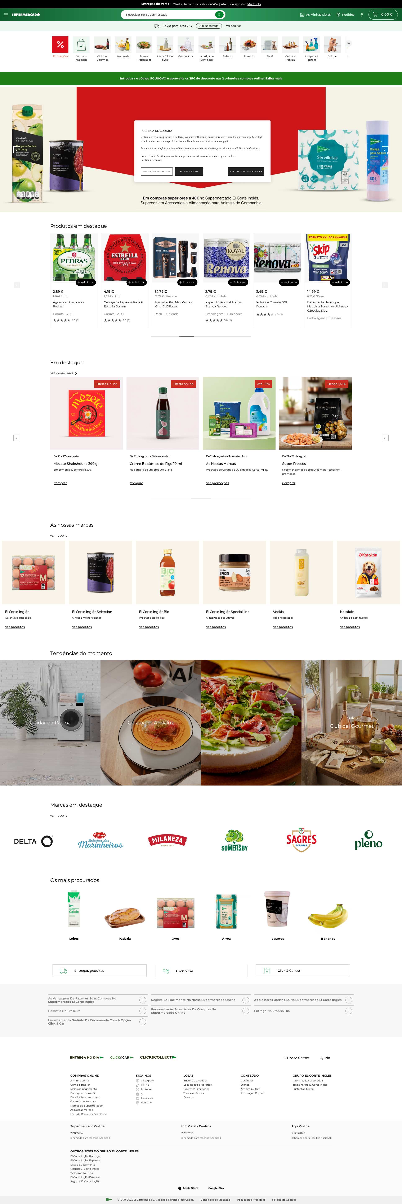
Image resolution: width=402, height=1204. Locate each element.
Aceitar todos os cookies (246, 171)
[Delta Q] (33, 840)
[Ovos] (175, 909)
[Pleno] (368, 840)
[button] (98, 999)
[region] (202, 151)
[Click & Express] (87, 1058)
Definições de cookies (156, 171)
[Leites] (74, 909)
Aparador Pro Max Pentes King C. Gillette (122, 304)
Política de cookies (151, 159)
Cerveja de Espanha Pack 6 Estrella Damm (72, 304)
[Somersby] (234, 840)
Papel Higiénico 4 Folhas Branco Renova (173, 304)
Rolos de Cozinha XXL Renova (221, 304)
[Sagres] (301, 840)
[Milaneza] (167, 840)
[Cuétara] (100, 840)
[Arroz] (226, 909)
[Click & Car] (122, 1058)
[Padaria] (125, 909)
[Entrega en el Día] (159, 1058)
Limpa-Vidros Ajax (320, 302)
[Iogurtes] (277, 909)
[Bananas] (328, 909)
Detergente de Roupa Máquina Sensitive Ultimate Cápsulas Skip (276, 306)
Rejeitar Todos (189, 171)
